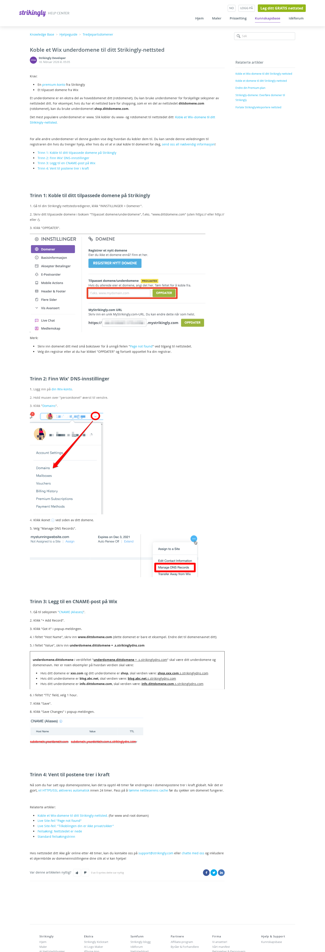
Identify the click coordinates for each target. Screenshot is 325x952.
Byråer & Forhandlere (185, 947)
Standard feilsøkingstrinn (56, 836)
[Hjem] (32, 13)
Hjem (199, 18)
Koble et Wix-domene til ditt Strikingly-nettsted (263, 73)
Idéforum (296, 18)
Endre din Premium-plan (250, 88)
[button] (77, 872)
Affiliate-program (182, 942)
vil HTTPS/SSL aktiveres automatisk (63, 790)
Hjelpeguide (68, 34)
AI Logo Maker (93, 947)
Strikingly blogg (140, 942)
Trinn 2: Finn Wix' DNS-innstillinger (63, 158)
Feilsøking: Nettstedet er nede (60, 831)
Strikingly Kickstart (96, 942)
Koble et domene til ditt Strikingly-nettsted (261, 80)
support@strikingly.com (155, 853)
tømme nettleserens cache (148, 790)
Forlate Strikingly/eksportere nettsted (258, 107)
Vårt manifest (221, 947)
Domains (48, 406)
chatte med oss (193, 853)
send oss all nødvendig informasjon (188, 144)
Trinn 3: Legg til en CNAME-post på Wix (66, 163)
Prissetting (238, 18)
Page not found (141, 346)
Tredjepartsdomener (98, 34)
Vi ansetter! (219, 942)
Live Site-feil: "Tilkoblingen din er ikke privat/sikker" (76, 826)
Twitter (213, 872)
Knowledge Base (42, 34)
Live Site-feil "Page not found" (60, 820)
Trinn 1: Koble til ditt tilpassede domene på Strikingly (77, 153)
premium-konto (53, 84)
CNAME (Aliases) (71, 612)
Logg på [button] (246, 8)
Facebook (206, 872)
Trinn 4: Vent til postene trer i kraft (63, 168)
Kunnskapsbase (267, 18)
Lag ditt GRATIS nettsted (281, 8)
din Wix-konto (62, 389)
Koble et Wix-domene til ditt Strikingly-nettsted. (73, 815)
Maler (216, 18)
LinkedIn (221, 872)
